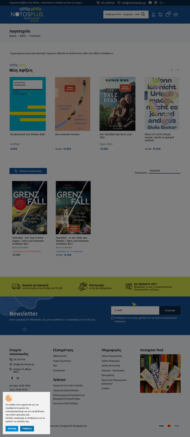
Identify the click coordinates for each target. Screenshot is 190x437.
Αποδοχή (12, 428)
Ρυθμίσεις (27, 428)
